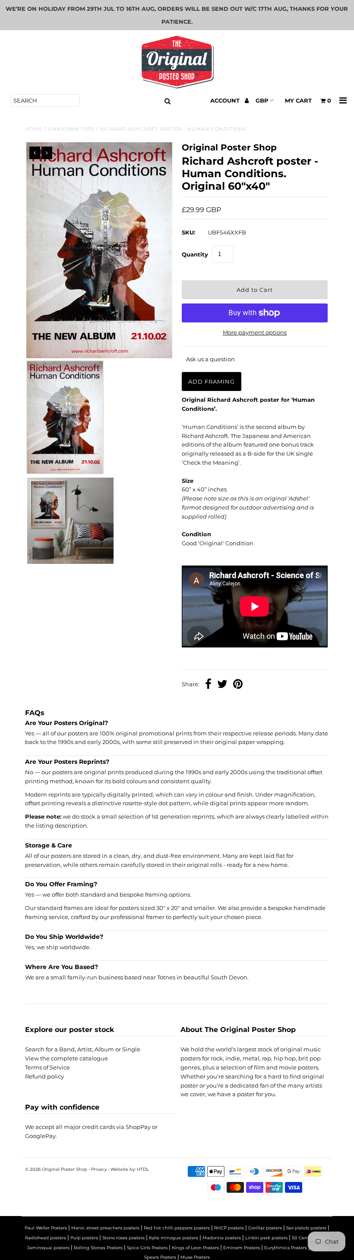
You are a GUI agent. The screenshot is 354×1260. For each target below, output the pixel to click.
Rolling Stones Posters (98, 1248)
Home (33, 129)
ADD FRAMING (211, 381)
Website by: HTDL (130, 1169)
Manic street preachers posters (105, 1228)
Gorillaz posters (265, 1228)
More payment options (255, 332)
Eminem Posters (241, 1248)
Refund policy (44, 1076)
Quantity (195, 254)
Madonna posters (221, 1238)
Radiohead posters (45, 1238)
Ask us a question (210, 359)
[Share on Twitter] (222, 684)
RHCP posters (229, 1228)
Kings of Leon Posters (195, 1248)
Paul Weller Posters (46, 1228)
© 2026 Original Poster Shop (56, 1169)
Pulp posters (84, 1238)
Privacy (99, 1169)
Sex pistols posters (306, 1228)
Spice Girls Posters (147, 1248)
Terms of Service (47, 1067)
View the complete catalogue (66, 1058)
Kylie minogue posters (173, 1238)
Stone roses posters (123, 1238)
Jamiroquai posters (48, 1248)
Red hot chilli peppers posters (177, 1228)
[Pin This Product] (238, 684)
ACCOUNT (225, 100)
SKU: (188, 232)
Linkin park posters (266, 1238)
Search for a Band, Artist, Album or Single (82, 1049)
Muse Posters (195, 1257)
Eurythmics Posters (285, 1248)
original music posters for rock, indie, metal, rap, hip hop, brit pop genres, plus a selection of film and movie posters (250, 1058)
